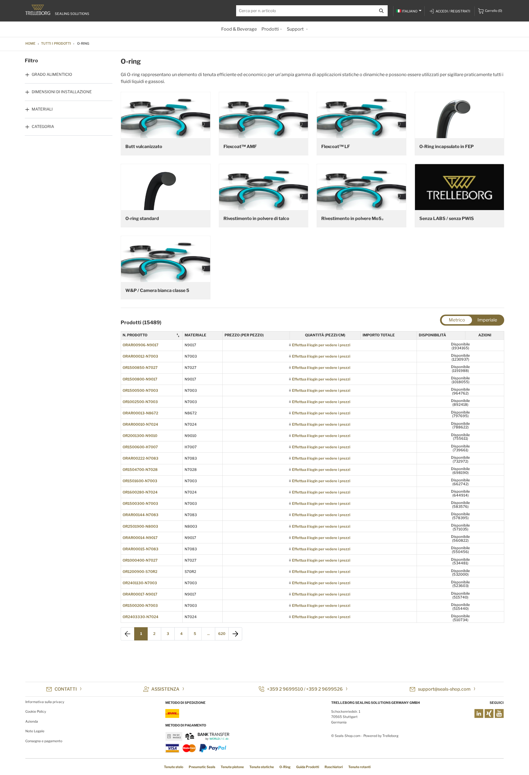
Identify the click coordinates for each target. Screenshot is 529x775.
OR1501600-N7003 (140, 481)
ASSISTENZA (165, 689)
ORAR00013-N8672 (140, 413)
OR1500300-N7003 (140, 503)
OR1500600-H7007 (140, 447)
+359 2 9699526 (324, 689)
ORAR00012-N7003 (140, 356)
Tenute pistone (232, 767)
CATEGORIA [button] (43, 126)
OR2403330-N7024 (140, 617)
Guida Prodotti (307, 767)
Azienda (31, 721)
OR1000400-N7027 (140, 560)
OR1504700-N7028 (140, 469)
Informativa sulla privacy (44, 702)
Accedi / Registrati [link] (453, 11)
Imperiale (487, 320)
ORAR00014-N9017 (140, 537)
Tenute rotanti (359, 767)
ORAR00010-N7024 (140, 424)
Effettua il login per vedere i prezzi (321, 345)
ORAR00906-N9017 (140, 345)
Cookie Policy (35, 711)
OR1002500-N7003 (140, 401)
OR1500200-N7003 (140, 605)
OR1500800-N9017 (140, 379)
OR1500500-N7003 (140, 390)
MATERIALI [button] (42, 109)
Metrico (457, 320)
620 (221, 633)
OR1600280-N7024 (140, 492)
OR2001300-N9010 (140, 435)
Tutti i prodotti (56, 43)
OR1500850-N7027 (140, 367)
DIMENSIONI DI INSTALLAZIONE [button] (62, 91)
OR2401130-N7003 (140, 583)
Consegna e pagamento (43, 741)
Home (30, 43)
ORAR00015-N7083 (140, 549)
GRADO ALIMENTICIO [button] (52, 74)
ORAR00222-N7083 (140, 458)
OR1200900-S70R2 (140, 571)
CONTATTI (66, 689)
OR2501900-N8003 (140, 526)
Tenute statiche (261, 767)
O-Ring (285, 767)
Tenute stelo (173, 767)
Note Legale (34, 731)
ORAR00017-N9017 (140, 594)
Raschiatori (334, 767)
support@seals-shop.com (444, 689)
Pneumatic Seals (202, 767)
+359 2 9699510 (285, 689)
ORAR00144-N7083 (140, 515)
